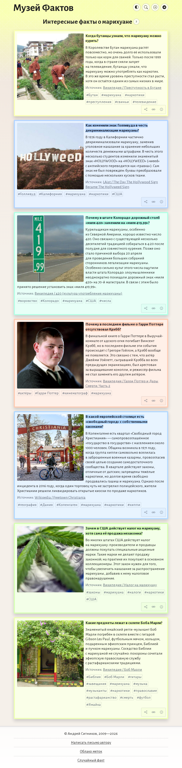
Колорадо (51, 301)
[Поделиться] (145, 109)
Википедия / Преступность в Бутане (132, 88)
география (28, 505)
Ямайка (94, 705)
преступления (99, 102)
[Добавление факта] (155, 7)
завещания (97, 684)
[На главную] (43, 8)
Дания (47, 505)
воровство (28, 301)
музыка (141, 684)
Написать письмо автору (91, 743)
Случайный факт (91, 760)
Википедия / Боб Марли (122, 670)
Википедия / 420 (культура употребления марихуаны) (78, 294)
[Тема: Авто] (136, 7)
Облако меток (91, 751)
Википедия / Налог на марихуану (130, 585)
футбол (145, 698)
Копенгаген (68, 505)
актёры (26, 393)
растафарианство (102, 698)
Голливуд (28, 194)
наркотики (135, 95)
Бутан (93, 95)
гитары (136, 677)
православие (146, 691)
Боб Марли (115, 677)
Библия (94, 677)
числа (106, 301)
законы (94, 592)
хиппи (135, 505)
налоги (135, 592)
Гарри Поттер (48, 393)
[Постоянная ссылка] (153, 109)
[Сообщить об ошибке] (161, 109)
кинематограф (76, 393)
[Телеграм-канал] (164, 7)
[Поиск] (146, 7)
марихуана (112, 95)
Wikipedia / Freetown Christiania (60, 498)
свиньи (123, 102)
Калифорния (51, 194)
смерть (127, 698)
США (118, 194)
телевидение (145, 102)
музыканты (97, 691)
